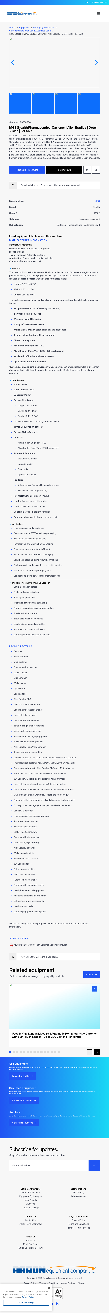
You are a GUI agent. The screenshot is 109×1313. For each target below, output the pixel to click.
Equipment (24, 27)
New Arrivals (30, 1200)
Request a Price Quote (27, 170)
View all (89, 974)
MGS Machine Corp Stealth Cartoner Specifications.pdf (40, 944)
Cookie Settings (68, 1283)
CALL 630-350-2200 (96, 2)
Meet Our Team (30, 1244)
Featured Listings (30, 1207)
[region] (26, 1297)
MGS (97, 201)
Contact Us (30, 1220)
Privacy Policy (78, 1220)
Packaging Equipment (43, 27)
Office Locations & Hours (30, 1247)
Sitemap (81, 1283)
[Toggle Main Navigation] (98, 13)
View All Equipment (30, 1192)
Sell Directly (78, 1192)
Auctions (30, 1203)
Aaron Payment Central (30, 1224)
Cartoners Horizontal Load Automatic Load (30, 30)
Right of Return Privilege (78, 1227)
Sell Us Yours (64, 170)
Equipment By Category (30, 1196)
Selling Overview (78, 1196)
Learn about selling (21, 1076)
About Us (30, 1240)
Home (12, 27)
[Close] (49, 1288)
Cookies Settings (26, 1303)
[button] (10, 1052)
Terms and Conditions (78, 1224)
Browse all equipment (22, 1100)
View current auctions (22, 1122)
